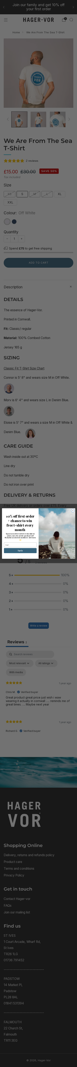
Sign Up (20, 550)
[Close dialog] (72, 510)
